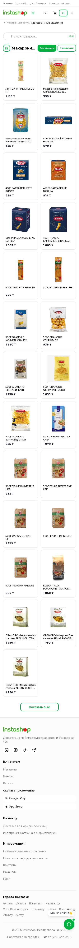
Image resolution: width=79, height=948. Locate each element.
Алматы (8, 903)
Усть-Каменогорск (15, 909)
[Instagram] (15, 750)
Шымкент (35, 903)
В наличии (67, 48)
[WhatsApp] (6, 750)
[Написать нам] (69, 924)
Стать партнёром (59, 3)
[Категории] (6, 48)
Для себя (21, 3)
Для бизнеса (38, 3)
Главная (8, 3)
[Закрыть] (74, 911)
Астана (21, 903)
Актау (20, 915)
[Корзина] (54, 13)
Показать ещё (39, 707)
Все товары (47, 48)
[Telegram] (34, 750)
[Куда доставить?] (33, 13)
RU (44, 12)
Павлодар (38, 909)
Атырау (8, 915)
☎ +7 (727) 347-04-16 (58, 937)
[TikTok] (24, 750)
